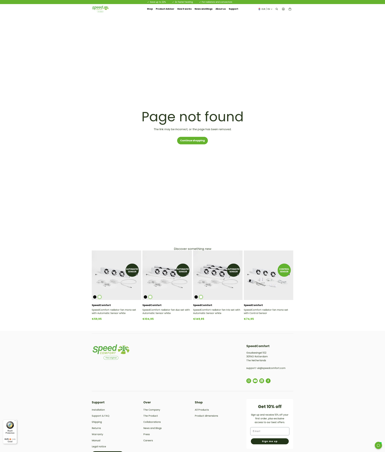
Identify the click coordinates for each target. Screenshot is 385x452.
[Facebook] (268, 380)
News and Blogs (152, 428)
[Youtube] (255, 380)
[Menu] (15, 421)
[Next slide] (136, 275)
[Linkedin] (261, 380)
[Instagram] (248, 380)
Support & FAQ (100, 416)
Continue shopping (192, 140)
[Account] (283, 9)
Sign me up (270, 441)
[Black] (95, 297)
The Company (151, 410)
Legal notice (99, 446)
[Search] (276, 9)
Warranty (97, 434)
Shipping (97, 422)
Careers (148, 440)
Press (146, 434)
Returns (96, 428)
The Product (150, 416)
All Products (202, 410)
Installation (98, 410)
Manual (96, 440)
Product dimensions (206, 416)
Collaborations (152, 422)
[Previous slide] (96, 275)
